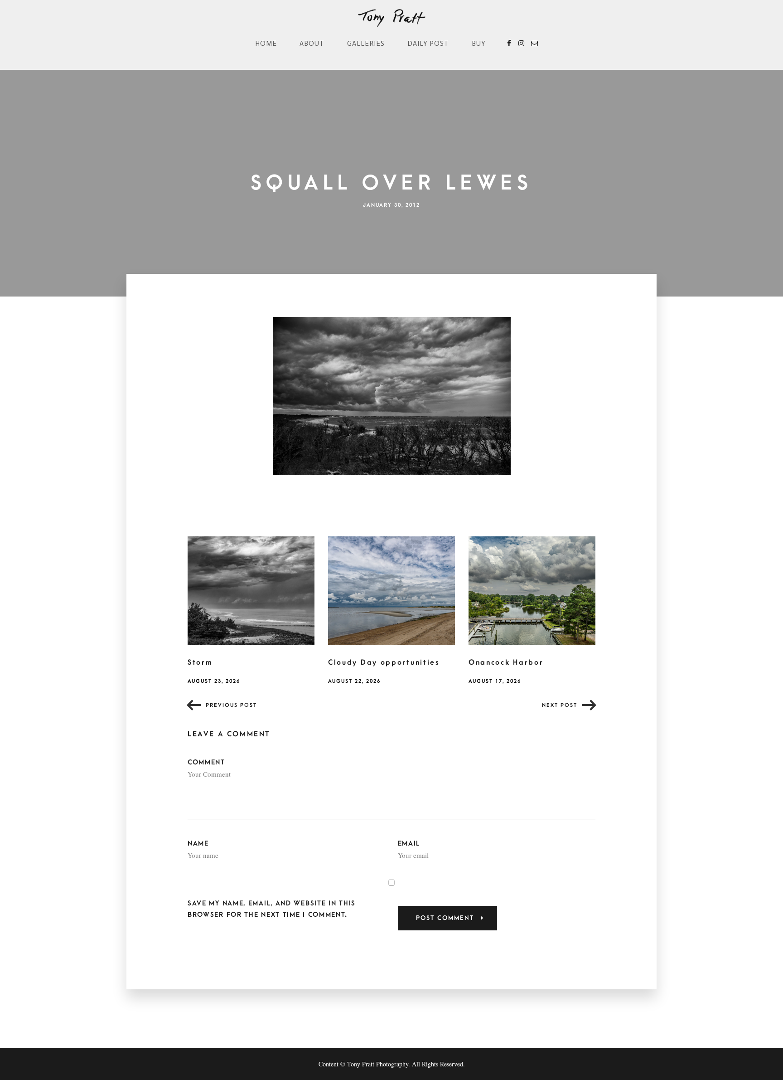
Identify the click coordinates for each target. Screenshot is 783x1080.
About (312, 43)
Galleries (366, 43)
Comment (206, 762)
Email (409, 843)
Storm (200, 662)
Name (198, 843)
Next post (559, 705)
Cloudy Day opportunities (384, 662)
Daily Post (428, 43)
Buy (479, 43)
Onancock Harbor (506, 662)
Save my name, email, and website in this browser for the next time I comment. (272, 909)
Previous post (231, 705)
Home (266, 43)
